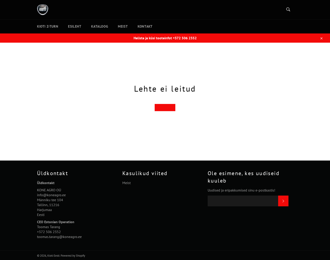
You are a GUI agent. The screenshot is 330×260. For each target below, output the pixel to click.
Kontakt (145, 26)
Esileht (74, 26)
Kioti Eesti (53, 256)
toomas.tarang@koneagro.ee (59, 236)
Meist (123, 26)
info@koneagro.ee (51, 195)
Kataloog (99, 26)
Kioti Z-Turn (47, 26)
